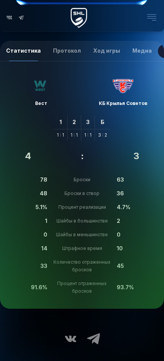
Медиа (142, 50)
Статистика (23, 50)
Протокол (67, 50)
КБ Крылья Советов (123, 103)
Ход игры (106, 50)
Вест (41, 103)
